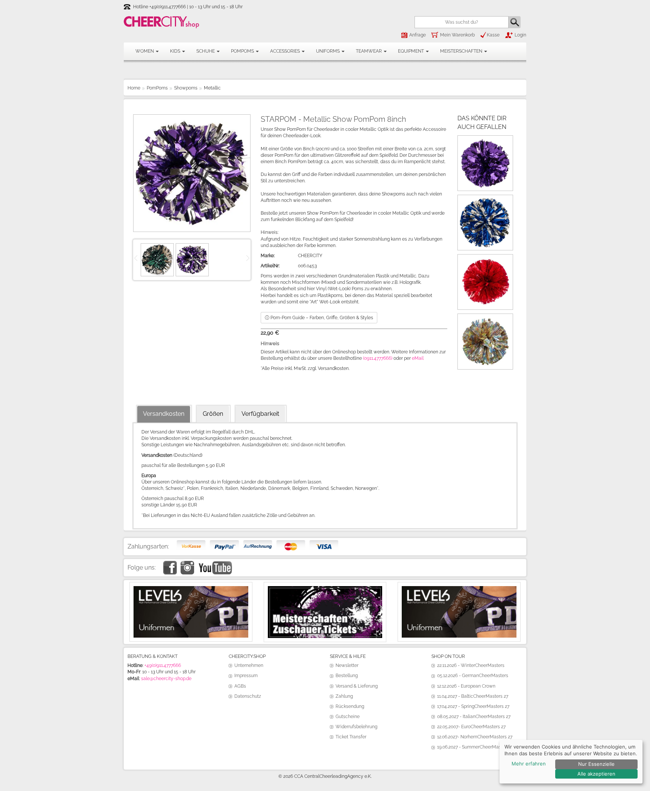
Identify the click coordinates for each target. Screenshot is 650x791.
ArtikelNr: (270, 265)
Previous (137, 257)
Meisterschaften (461, 51)
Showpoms (185, 88)
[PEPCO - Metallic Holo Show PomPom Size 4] (485, 318)
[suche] (515, 22)
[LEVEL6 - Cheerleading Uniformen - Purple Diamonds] (459, 589)
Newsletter (347, 665)
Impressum (246, 675)
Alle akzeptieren (596, 774)
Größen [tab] (213, 413)
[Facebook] (170, 564)
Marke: (268, 255)
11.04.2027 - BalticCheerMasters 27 (472, 696)
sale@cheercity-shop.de (166, 678)
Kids (175, 51)
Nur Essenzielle (596, 764)
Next (246, 257)
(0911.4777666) (377, 358)
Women (145, 51)
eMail (418, 358)
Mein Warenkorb (457, 35)
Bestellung (347, 675)
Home (134, 88)
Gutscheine (348, 716)
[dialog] (571, 761)
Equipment (411, 51)
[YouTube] (215, 564)
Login (520, 35)
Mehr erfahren (529, 764)
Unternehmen (248, 665)
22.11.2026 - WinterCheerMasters (470, 665)
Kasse (493, 35)
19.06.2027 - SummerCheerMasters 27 (476, 747)
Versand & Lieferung (357, 686)
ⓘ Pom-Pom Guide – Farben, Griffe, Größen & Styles (319, 317)
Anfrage (417, 35)
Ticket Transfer (351, 736)
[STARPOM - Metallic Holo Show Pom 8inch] (485, 259)
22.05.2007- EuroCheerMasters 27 (471, 726)
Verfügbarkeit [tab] (260, 413)
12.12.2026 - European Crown (466, 686)
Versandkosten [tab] (163, 413)
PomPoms (243, 51)
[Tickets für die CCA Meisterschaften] (325, 589)
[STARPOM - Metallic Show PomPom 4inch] (485, 140)
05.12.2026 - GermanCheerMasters (472, 675)
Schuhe (206, 51)
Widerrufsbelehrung (356, 726)
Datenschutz (247, 696)
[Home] (161, 22)
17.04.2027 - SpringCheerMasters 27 (473, 706)
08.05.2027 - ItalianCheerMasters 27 (473, 716)
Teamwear (369, 51)
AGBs (240, 686)
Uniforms (328, 51)
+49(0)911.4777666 (162, 665)
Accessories (285, 51)
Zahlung (344, 696)
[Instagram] (187, 564)
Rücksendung (350, 706)
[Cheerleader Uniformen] (191, 589)
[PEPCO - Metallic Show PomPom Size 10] (485, 200)
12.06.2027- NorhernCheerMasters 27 (474, 736)
